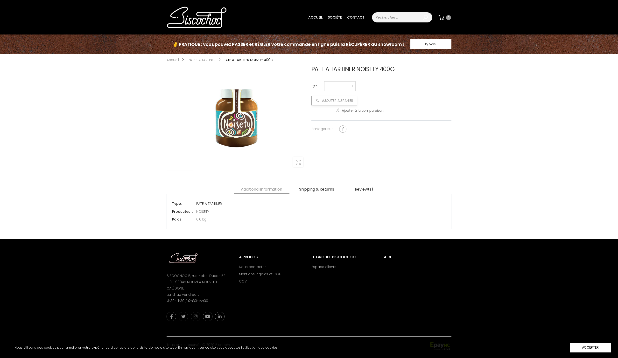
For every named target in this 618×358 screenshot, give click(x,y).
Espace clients (323, 266)
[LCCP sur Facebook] (171, 316)
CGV (243, 281)
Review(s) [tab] (364, 189)
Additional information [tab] (261, 189)
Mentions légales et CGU (260, 274)
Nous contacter (252, 266)
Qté (314, 86)
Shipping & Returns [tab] (316, 189)
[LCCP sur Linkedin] (220, 316)
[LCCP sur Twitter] (183, 316)
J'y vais (430, 44)
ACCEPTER (590, 347)
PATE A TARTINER (209, 203)
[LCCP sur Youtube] (207, 316)
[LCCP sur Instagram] (195, 316)
